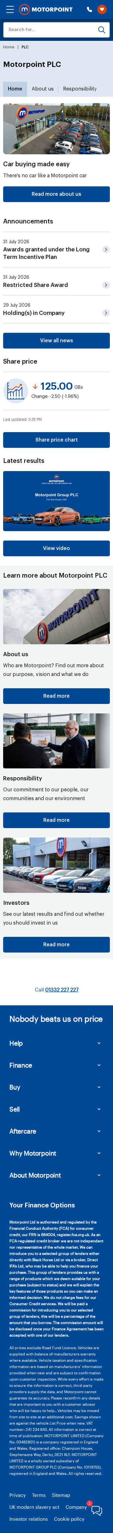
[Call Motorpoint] (89, 9)
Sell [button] (14, 1109)
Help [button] (16, 1043)
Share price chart (56, 439)
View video (56, 548)
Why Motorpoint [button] (32, 1153)
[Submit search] (101, 30)
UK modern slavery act (34, 1507)
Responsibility (80, 88)
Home (15, 88)
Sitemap (61, 1495)
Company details (84, 1507)
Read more (56, 696)
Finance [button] (20, 1065)
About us (43, 88)
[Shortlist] (102, 9)
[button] (10, 9)
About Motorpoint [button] (35, 1175)
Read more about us (56, 194)
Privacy (17, 1495)
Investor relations (28, 1519)
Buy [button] (14, 1087)
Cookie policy (69, 1519)
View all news (56, 340)
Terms (39, 1495)
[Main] (46, 9)
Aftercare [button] (22, 1131)
